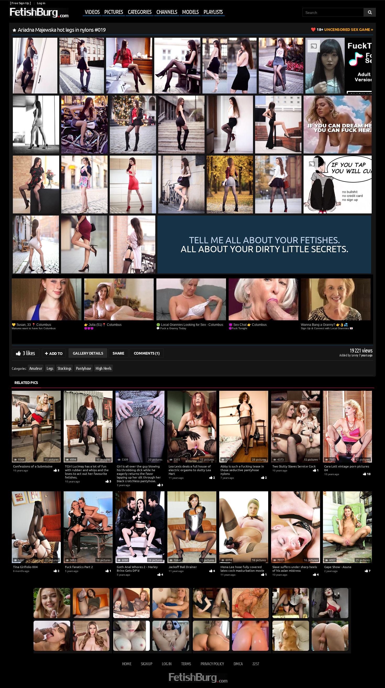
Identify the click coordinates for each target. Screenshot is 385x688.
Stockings (64, 368)
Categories (139, 11)
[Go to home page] (38, 13)
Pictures (113, 11)
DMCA (238, 663)
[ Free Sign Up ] (20, 3)
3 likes (29, 352)
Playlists (213, 11)
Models (190, 11)
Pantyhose (83, 368)
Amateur (35, 368)
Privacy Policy (212, 663)
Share (118, 353)
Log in (41, 3)
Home (126, 663)
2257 (255, 663)
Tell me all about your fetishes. (264, 245)
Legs (50, 368)
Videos (92, 11)
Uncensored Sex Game (343, 29)
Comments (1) (147, 353)
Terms (186, 663)
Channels (166, 11)
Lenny (355, 355)
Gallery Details (88, 353)
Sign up (146, 663)
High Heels (103, 368)
